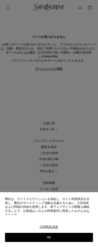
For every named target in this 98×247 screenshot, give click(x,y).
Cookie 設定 (49, 227)
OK (49, 237)
